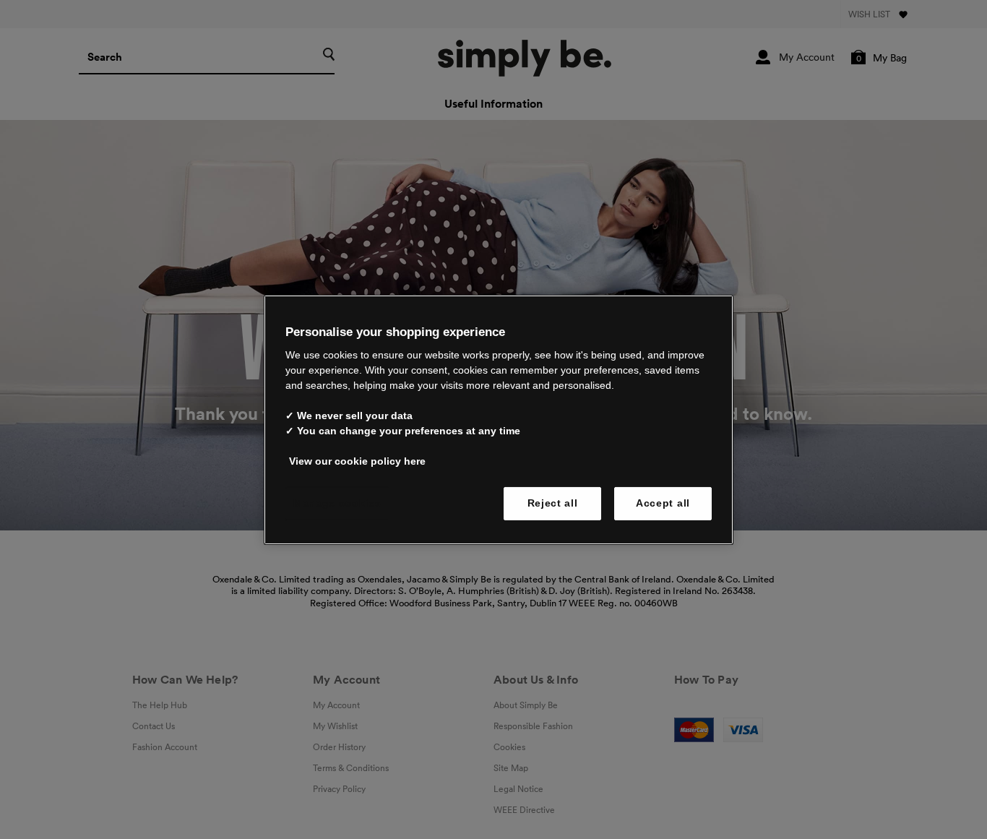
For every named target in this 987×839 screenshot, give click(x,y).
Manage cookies (337, 503)
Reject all (552, 503)
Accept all (663, 503)
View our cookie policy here (357, 461)
